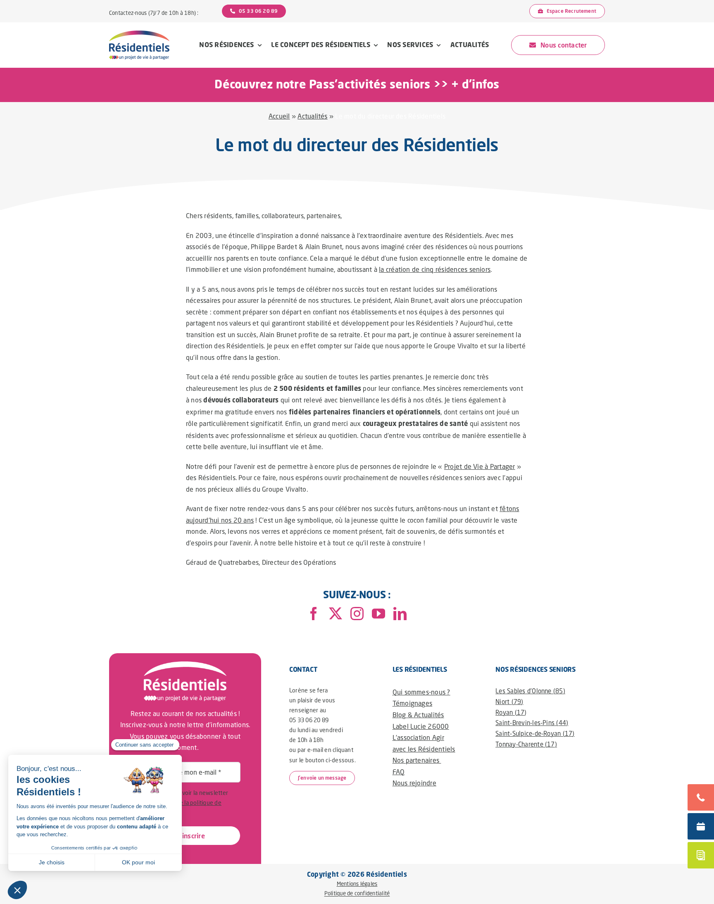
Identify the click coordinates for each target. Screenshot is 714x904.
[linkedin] (400, 613)
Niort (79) (509, 701)
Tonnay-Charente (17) (526, 744)
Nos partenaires (417, 760)
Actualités (312, 116)
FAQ (399, 772)
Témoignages (413, 703)
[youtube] (378, 613)
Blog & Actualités (418, 714)
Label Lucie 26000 (421, 726)
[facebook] (313, 613)
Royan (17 (509, 712)
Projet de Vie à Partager (479, 466)
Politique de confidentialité (357, 893)
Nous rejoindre (414, 783)
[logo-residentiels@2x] (139, 34)
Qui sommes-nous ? (421, 692)
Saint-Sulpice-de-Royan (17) (534, 733)
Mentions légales (357, 883)
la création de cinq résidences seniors (434, 269)
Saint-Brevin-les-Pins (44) (531, 722)
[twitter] (335, 613)
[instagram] (357, 613)
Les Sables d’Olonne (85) (530, 691)
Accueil (279, 116)
